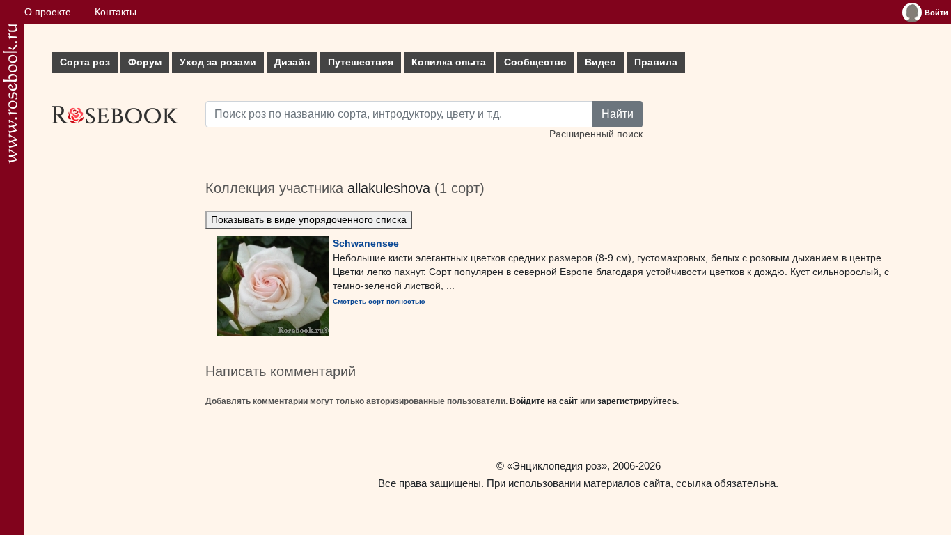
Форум (145, 62)
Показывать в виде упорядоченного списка (309, 220)
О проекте (47, 12)
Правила (655, 62)
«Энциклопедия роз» (557, 466)
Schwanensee (366, 243)
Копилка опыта (448, 62)
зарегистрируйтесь (637, 401)
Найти (618, 114)
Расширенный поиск (596, 134)
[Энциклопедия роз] (10, 93)
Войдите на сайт (544, 401)
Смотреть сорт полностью (379, 301)
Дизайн (292, 62)
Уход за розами (218, 62)
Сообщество (535, 62)
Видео (600, 62)
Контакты (115, 12)
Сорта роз (85, 62)
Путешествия (360, 62)
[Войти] (912, 12)
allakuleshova (388, 188)
